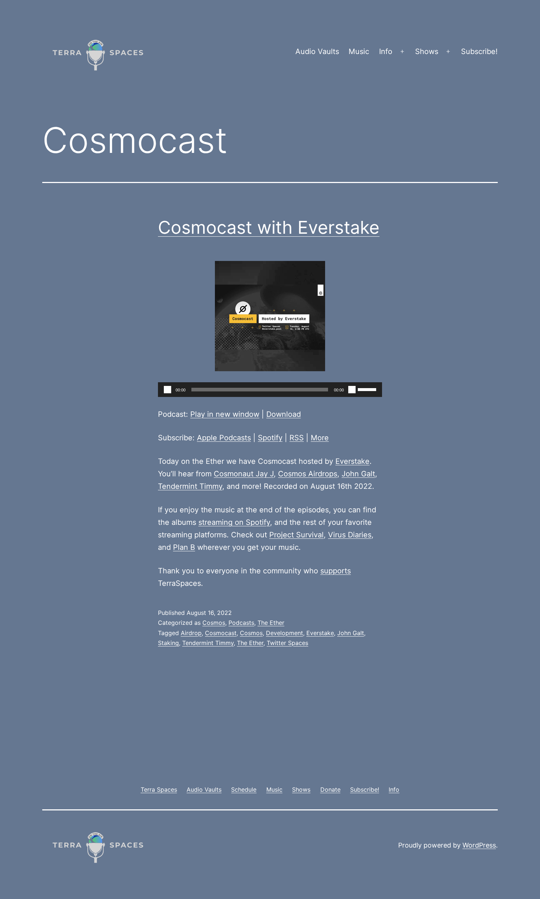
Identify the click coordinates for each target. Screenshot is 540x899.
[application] (270, 389)
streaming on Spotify (234, 522)
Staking (168, 643)
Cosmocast (221, 633)
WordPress (479, 845)
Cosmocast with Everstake (268, 227)
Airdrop (191, 633)
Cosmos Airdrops (307, 473)
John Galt (358, 473)
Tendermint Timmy (190, 486)
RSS (296, 437)
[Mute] (352, 389)
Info (385, 51)
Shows (426, 51)
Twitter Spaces (287, 643)
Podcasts (241, 622)
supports (335, 570)
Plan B (184, 547)
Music (359, 51)
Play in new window (224, 414)
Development (284, 633)
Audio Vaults (317, 51)
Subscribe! (479, 51)
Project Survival (296, 534)
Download (283, 414)
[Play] (167, 389)
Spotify (270, 437)
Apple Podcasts (224, 437)
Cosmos (213, 622)
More (320, 437)
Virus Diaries (349, 534)
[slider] (368, 388)
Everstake (352, 461)
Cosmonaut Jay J (244, 473)
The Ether (271, 622)
